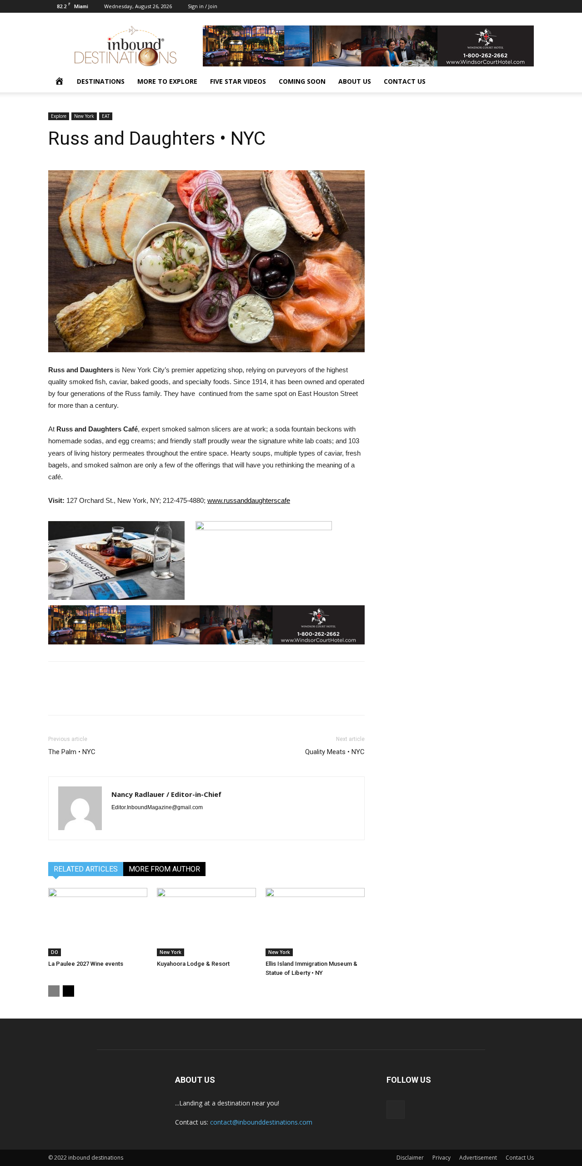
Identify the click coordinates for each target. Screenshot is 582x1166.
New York (84, 116)
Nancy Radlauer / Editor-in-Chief (166, 794)
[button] (523, 82)
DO (54, 952)
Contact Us (520, 1157)
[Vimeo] (527, 6)
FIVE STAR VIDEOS (238, 81)
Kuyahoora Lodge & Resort (193, 963)
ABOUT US (354, 81)
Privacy (441, 1157)
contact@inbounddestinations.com (261, 1122)
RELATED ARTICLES (86, 869)
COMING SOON (302, 81)
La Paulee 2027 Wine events (85, 963)
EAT (106, 116)
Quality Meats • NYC (335, 752)
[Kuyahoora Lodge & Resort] (206, 922)
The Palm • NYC (71, 752)
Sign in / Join (202, 6)
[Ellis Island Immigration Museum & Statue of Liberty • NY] (315, 922)
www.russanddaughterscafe (248, 500)
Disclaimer (410, 1157)
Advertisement (478, 1157)
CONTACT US (405, 81)
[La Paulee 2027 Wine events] (97, 922)
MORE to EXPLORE (167, 81)
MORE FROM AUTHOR (164, 869)
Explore (58, 116)
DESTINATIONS (101, 81)
